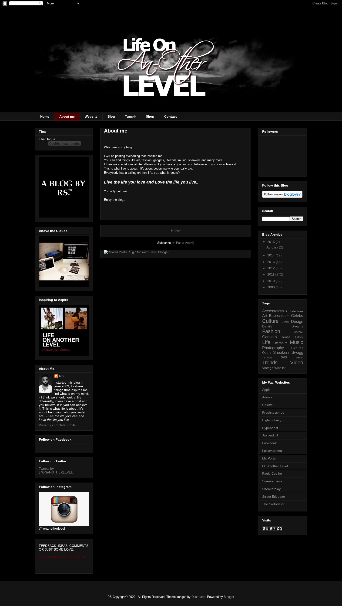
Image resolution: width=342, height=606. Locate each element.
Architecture (294, 311)
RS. (61, 376)
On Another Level (275, 466)
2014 (271, 255)
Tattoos (267, 357)
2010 (271, 281)
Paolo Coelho (272, 473)
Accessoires (273, 311)
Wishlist (279, 368)
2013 (271, 262)
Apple (266, 390)
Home (44, 116)
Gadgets (269, 337)
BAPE (285, 316)
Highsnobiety (271, 420)
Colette (267, 405)
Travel (298, 357)
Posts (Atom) (185, 243)
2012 (271, 268)
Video (296, 362)
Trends (270, 362)
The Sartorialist (273, 504)
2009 (271, 287)
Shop (150, 116)
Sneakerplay (271, 489)
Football (297, 332)
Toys (283, 357)
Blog (111, 116)
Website (91, 116)
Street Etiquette (273, 496)
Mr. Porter (269, 458)
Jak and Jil (270, 435)
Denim (285, 321)
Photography (273, 348)
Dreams (297, 326)
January (272, 247)
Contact (170, 116)
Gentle (285, 337)
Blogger (229, 597)
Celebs (297, 315)
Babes (274, 315)
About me (67, 116)
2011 (271, 274)
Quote (266, 352)
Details (267, 326)
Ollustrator (198, 597)
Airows (267, 397)
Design (297, 321)
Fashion (271, 331)
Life (266, 342)
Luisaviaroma (272, 451)
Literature (280, 343)
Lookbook (269, 443)
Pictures (297, 348)
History (298, 337)
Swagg (297, 352)
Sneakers (281, 352)
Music (296, 342)
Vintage (267, 368)
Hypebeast (270, 428)
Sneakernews (272, 481)
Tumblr (130, 116)
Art (264, 315)
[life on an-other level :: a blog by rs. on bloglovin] (282, 196)
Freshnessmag (273, 412)
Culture (270, 321)
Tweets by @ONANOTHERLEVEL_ (57, 470)
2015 (271, 242)
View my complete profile (57, 425)
